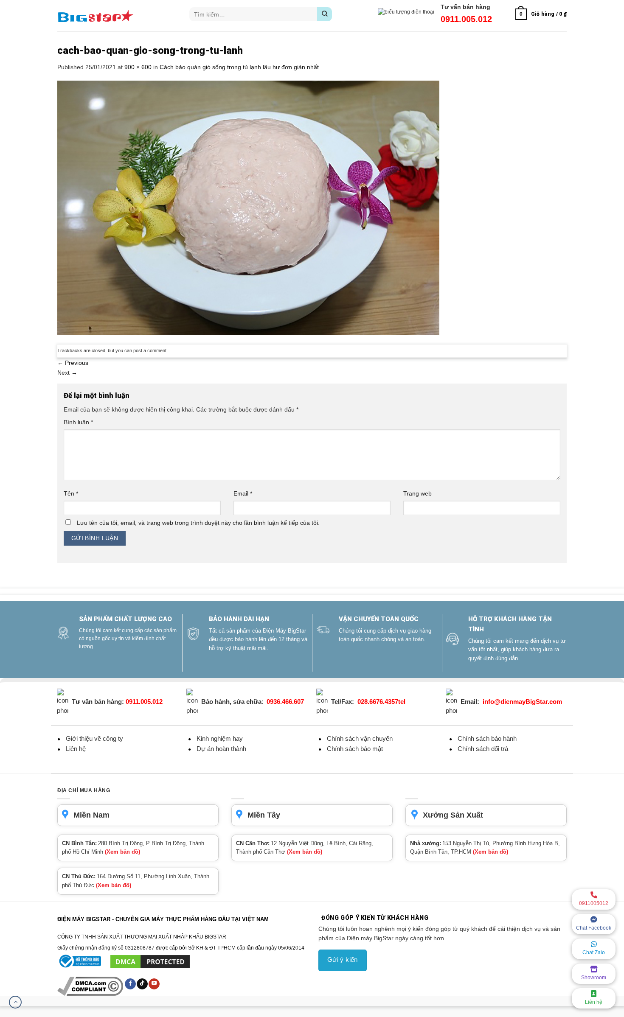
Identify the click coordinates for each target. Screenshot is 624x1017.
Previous (72, 362)
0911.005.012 (466, 19)
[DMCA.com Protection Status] (150, 961)
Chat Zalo (593, 952)
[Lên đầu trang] (15, 1002)
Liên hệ (593, 1002)
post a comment (149, 350)
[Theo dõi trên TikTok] (142, 983)
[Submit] (324, 14)
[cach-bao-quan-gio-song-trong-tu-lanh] (248, 207)
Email (242, 493)
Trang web (417, 493)
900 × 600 (138, 67)
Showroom (593, 978)
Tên (71, 493)
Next (67, 372)
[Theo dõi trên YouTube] (154, 983)
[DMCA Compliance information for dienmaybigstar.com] (90, 986)
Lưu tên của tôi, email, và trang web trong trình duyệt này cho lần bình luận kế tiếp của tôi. (198, 522)
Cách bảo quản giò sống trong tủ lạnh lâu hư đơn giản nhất (239, 67)
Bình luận (78, 422)
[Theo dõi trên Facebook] (130, 983)
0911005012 (593, 903)
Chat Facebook (593, 928)
